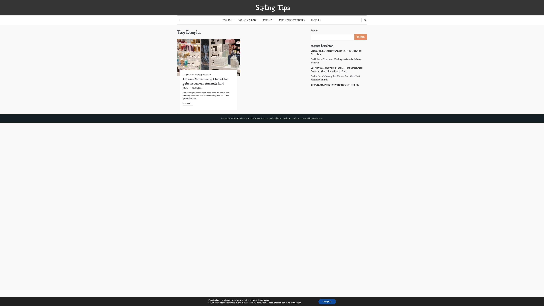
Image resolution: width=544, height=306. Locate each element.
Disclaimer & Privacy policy (263, 118)
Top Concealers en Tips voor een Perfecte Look (335, 85)
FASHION (227, 20)
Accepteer (327, 301)
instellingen (296, 303)
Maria (185, 88)
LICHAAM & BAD (247, 20)
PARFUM (315, 20)
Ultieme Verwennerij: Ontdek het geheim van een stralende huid (206, 81)
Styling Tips (273, 7)
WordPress (317, 118)
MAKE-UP (267, 20)
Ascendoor (294, 118)
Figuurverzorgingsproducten (197, 75)
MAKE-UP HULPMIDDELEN (291, 20)
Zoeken (314, 30)
